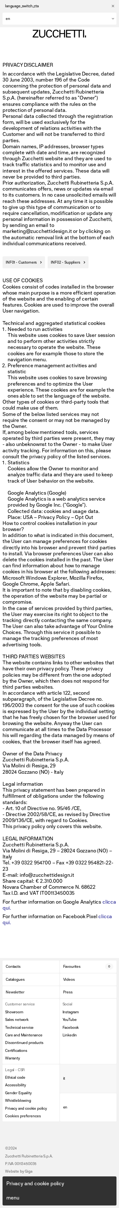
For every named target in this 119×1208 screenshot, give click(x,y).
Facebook (71, 1027)
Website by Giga (18, 1171)
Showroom (14, 1012)
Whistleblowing (18, 1100)
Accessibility (15, 1085)
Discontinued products (24, 1043)
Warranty (12, 1058)
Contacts (13, 966)
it (64, 1078)
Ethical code (15, 1077)
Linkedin (70, 1035)
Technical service (19, 1027)
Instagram (71, 1012)
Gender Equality (18, 1093)
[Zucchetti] (59, 33)
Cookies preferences (23, 1116)
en (65, 1107)
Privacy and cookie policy (26, 1108)
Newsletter (15, 992)
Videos (69, 979)
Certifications (16, 1050)
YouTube (70, 1020)
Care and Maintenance (24, 1035)
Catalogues (15, 979)
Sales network (17, 1020)
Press (68, 992)
